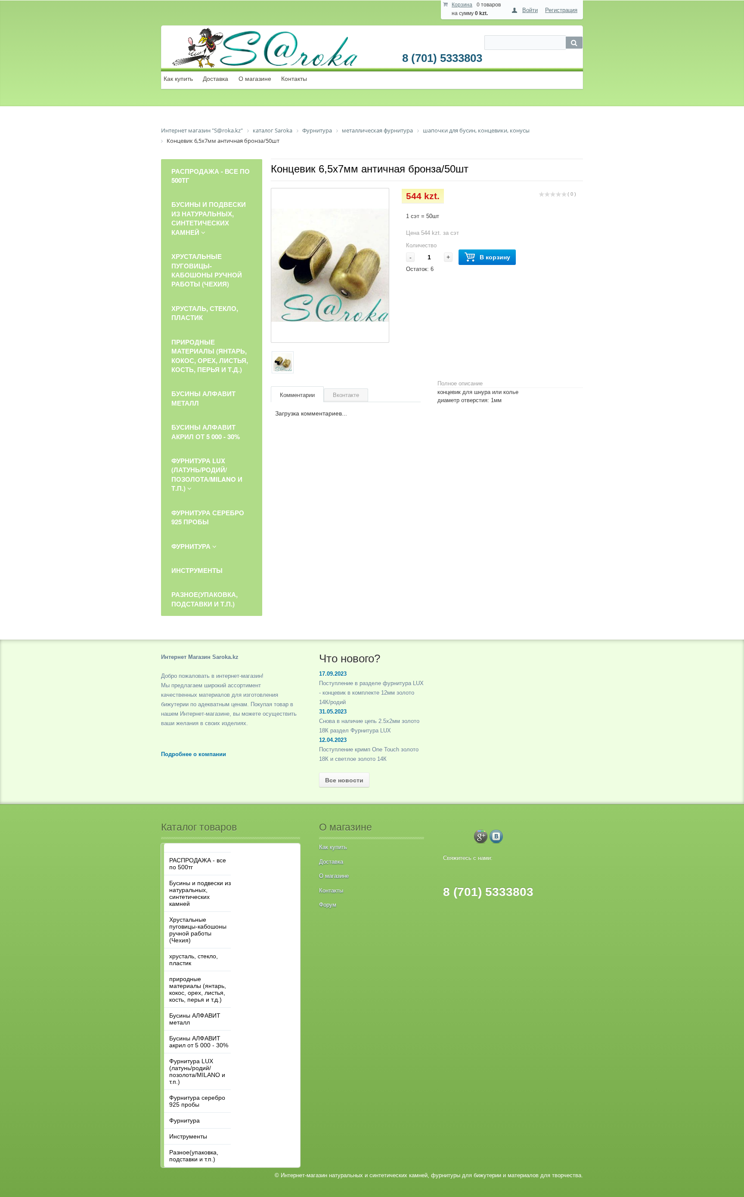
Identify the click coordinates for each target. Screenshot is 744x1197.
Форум (327, 905)
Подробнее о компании (193, 754)
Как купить (178, 78)
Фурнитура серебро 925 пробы (197, 1101)
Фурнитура (184, 1120)
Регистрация (561, 10)
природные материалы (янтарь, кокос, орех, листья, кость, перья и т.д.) (197, 989)
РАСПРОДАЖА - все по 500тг (197, 864)
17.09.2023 (333, 674)
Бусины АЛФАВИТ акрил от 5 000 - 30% (198, 1042)
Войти (530, 10)
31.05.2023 (333, 711)
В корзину (495, 257)
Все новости (344, 780)
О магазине (255, 78)
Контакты (294, 78)
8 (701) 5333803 (442, 58)
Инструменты (188, 1136)
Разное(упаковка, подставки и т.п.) (193, 1156)
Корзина (462, 5)
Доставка (215, 78)
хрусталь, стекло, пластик (193, 959)
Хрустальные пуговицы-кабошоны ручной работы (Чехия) (197, 930)
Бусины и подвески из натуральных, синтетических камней (200, 893)
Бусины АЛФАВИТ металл (194, 1019)
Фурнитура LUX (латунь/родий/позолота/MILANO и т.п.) (197, 1071)
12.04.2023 (333, 740)
